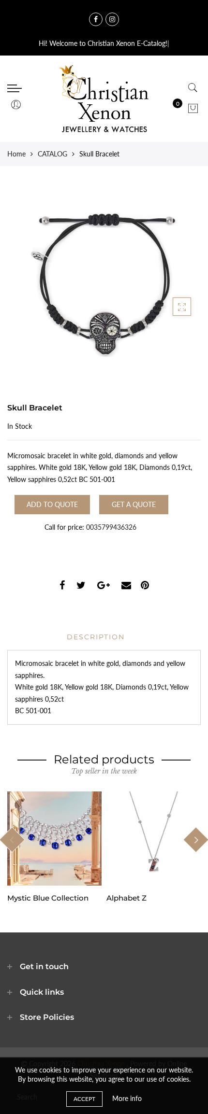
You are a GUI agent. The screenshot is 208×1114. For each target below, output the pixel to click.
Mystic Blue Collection (48, 897)
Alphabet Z (126, 897)
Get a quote (134, 504)
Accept (84, 1098)
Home (16, 154)
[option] (54, 847)
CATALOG (52, 154)
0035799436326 (111, 527)
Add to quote (52, 504)
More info (127, 1098)
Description (96, 637)
